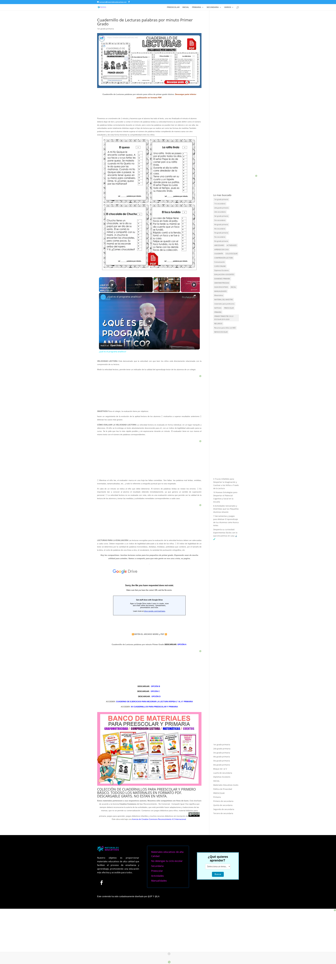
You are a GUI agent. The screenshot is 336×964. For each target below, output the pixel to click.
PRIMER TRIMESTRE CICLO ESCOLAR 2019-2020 (223, 318)
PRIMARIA (196, 7)
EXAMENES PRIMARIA (222, 279)
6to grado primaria (221, 241)
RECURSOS (218, 323)
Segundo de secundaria (223, 809)
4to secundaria (219, 229)
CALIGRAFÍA (218, 253)
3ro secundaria (219, 220)
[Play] (166, 284)
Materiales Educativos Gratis (225, 785)
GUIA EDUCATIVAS (221, 287)
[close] (169, 954)
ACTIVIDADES (232, 245)
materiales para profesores (224, 304)
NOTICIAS (217, 308)
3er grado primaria (221, 216)
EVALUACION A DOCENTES (224, 274)
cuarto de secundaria (222, 773)
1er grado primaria (105, 28)
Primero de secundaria (223, 801)
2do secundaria (220, 212)
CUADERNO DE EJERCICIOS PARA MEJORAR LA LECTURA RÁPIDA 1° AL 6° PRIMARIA (154, 701)
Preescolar (157, 870)
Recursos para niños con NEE (225, 328)
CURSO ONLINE (220, 266)
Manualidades (159, 880)
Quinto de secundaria (222, 805)
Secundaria (157, 865)
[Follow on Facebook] (101, 882)
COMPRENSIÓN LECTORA (223, 258)
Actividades (157, 875)
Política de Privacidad (222, 789)
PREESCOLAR (173, 7)
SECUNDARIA (213, 7)
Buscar (218, 874)
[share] (194, 295)
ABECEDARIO (219, 245)
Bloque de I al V (220, 769)
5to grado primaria (221, 233)
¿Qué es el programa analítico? (124, 296)
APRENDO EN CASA (221, 249)
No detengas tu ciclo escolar (167, 861)
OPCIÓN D (156, 696)
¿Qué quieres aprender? (218, 858)
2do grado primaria (221, 208)
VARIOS (227, 7)
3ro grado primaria (221, 752)
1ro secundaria (219, 203)
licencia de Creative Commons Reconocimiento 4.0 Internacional (159, 819)
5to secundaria (219, 237)
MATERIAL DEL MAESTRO (223, 299)
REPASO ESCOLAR (220, 332)
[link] (103, 297)
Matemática (218, 295)
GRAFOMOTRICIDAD (221, 283)
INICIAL (185, 7)
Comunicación (219, 262)
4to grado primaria (221, 224)
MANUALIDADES (220, 291)
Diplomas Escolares (221, 270)
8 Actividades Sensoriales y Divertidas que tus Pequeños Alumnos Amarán (226, 509)
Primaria (217, 797)
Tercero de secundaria (223, 813)
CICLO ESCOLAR (231, 253)
